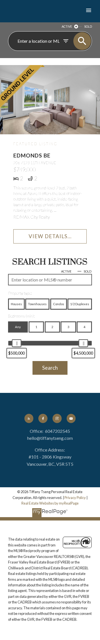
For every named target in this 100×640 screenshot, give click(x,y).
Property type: (20, 293)
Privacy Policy (75, 497)
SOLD (88, 26)
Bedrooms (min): (21, 316)
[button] (28, 418)
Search (50, 368)
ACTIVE (67, 26)
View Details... (50, 236)
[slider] (16, 343)
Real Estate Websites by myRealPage (50, 503)
